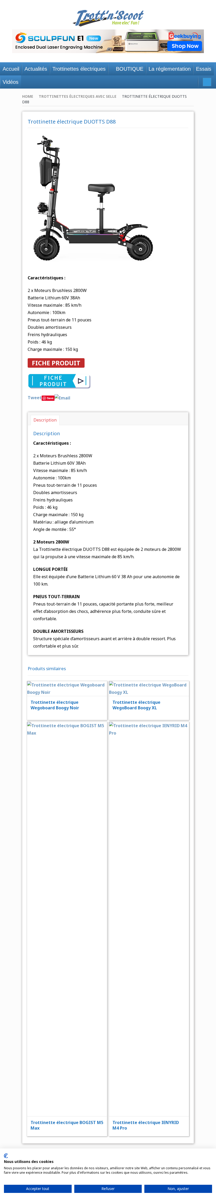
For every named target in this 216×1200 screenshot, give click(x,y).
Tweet (35, 398)
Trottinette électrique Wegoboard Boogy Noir (55, 705)
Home (27, 96)
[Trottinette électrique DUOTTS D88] (93, 198)
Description (45, 420)
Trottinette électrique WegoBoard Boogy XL (136, 705)
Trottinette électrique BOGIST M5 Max (67, 1125)
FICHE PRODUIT (56, 362)
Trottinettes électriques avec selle (77, 96)
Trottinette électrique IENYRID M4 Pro (145, 1125)
